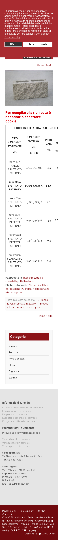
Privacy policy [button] (12, 37)
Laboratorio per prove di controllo (19, 418)
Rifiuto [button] (13, 44)
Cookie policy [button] (41, 33)
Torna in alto (46, 316)
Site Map (41, 511)
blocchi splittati (39, 285)
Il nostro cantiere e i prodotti (16, 411)
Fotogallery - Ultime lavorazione (18, 421)
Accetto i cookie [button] (38, 44)
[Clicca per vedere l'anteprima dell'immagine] (29, 88)
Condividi (7, 514)
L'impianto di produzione (14, 414)
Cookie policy (26, 511)
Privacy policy (9, 511)
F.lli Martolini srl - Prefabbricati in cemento (23, 407)
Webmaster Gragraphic (40, 533)
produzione (13, 288)
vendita (27, 288)
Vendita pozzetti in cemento (16, 446)
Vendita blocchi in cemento (16, 439)
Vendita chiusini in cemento (16, 443)
